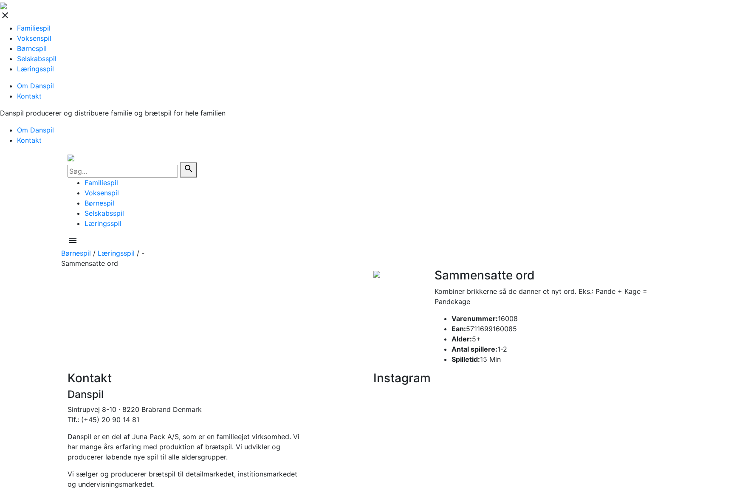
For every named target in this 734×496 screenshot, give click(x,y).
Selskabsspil (36, 58)
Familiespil (34, 28)
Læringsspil (35, 69)
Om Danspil (35, 86)
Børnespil (32, 48)
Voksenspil (34, 38)
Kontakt (29, 96)
